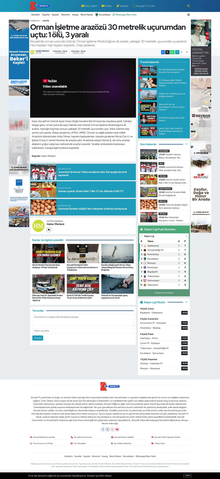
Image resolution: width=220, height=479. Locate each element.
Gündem (35, 14)
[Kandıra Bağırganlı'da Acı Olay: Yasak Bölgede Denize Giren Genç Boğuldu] (117, 253)
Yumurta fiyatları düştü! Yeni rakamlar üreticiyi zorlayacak (173, 206)
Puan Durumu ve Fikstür (43, 443)
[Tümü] (186, 144)
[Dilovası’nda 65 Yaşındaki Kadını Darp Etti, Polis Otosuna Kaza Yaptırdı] (48, 283)
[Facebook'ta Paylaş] (163, 52)
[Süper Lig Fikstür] (186, 302)
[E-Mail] (49, 230)
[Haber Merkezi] (38, 225)
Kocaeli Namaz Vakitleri (124, 437)
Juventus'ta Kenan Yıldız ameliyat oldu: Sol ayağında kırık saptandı (171, 169)
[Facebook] (103, 429)
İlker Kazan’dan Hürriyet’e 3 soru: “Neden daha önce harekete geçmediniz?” (171, 219)
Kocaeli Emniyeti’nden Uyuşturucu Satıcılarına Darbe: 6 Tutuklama (82, 267)
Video (108, 6)
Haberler (34, 21)
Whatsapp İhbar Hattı (126, 14)
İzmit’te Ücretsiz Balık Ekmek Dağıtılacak (172, 194)
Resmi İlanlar (87, 14)
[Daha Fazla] (177, 52)
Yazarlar (124, 6)
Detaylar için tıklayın (164, 292)
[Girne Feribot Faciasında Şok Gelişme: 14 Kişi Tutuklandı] (48, 253)
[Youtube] (117, 429)
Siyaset (55, 14)
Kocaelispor (105, 14)
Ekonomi (65, 14)
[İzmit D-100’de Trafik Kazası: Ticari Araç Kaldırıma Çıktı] (83, 283)
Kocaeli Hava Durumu (83, 437)
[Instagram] (112, 429)
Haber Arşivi (160, 443)
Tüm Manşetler (80, 443)
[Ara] (188, 5)
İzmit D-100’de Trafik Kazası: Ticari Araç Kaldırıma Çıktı (80, 296)
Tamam (187, 475)
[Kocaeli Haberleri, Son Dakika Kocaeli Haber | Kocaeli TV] (39, 6)
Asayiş (75, 14)
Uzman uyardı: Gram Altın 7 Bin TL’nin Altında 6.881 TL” (172, 181)
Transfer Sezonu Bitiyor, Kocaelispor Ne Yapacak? (170, 156)
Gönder (38, 338)
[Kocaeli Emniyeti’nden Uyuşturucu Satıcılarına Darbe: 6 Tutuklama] (83, 253)
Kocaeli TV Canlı (146, 6)
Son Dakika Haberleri (122, 443)
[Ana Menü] (188, 14)
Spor (161, 163)
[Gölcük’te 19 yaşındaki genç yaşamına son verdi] (117, 283)
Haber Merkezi (55, 224)
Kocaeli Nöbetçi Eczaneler (44, 437)
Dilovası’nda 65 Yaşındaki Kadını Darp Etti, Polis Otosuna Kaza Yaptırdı (47, 298)
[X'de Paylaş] (167, 52)
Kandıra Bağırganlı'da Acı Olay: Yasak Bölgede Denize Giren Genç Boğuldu (117, 267)
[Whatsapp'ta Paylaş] (172, 52)
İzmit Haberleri (165, 188)
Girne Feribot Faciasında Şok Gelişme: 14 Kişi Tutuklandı (46, 266)
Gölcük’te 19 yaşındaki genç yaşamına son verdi (114, 296)
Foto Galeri (91, 6)
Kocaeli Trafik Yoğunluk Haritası (167, 437)
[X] (108, 429)
